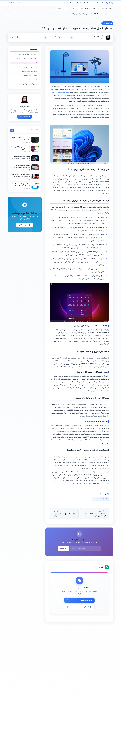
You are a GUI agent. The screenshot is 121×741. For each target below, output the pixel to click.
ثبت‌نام (10, 3)
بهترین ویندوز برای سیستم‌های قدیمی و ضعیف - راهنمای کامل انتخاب (21, 158)
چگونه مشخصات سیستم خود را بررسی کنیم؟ (28, 63)
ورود (17, 3)
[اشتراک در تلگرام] (18, 37)
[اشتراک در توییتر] (12, 37)
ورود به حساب (85, 600)
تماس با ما (66, 3)
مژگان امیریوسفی (99, 36)
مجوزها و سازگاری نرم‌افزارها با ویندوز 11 (29, 75)
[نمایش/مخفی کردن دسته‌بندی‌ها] (9, 9)
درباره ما (74, 3)
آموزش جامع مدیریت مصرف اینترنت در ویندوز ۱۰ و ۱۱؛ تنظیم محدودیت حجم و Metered (20, 186)
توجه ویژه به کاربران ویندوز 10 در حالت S (29, 71)
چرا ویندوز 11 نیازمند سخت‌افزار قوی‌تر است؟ (28, 54)
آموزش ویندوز (105, 14)
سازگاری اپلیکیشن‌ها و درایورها (31, 80)
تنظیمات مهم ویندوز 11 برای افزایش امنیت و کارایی (20, 148)
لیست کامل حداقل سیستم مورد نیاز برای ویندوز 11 (27, 59)
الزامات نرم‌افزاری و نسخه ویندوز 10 (30, 67)
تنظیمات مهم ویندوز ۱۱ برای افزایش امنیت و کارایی (20, 139)
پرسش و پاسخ (83, 3)
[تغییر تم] (25, 3)
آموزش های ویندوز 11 (99, 499)
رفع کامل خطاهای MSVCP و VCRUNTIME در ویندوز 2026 (22, 166)
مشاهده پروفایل (23, 117)
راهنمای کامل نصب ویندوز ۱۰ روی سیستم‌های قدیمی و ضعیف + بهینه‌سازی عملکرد (21, 177)
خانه (101, 3)
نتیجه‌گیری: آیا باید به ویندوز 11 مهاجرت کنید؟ (27, 84)
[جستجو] (30, 3)
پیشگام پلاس (93, 3)
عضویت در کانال (23, 225)
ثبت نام (86, 607)
